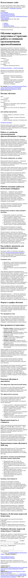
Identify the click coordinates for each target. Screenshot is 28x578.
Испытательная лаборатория (11, 568)
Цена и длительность (15, 87)
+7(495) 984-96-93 (5, 19)
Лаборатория (19, 16)
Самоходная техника (9, 25)
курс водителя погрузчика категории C (15, 252)
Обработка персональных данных (17, 575)
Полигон (25, 16)
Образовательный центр (14, 567)
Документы (7, 87)
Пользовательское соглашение (8, 576)
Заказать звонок (5, 565)
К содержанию (4, 12)
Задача (9, 86)
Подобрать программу (7, 68)
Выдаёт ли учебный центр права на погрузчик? (14, 525)
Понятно (3, 11)
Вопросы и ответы (16, 89)
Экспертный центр (11, 16)
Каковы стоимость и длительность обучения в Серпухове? (13, 522)
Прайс (2, 17)
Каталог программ (18, 68)
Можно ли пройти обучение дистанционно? (13, 524)
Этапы (2, 87)
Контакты (6, 17)
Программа (19, 86)
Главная (6, 23)
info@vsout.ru (5, 575)
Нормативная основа (6, 89)
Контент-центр (12, 571)
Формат (25, 86)
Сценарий (13, 86)
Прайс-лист (3, 572)
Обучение (3, 16)
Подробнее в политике (16, 8)
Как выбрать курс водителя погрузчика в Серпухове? (12, 519)
